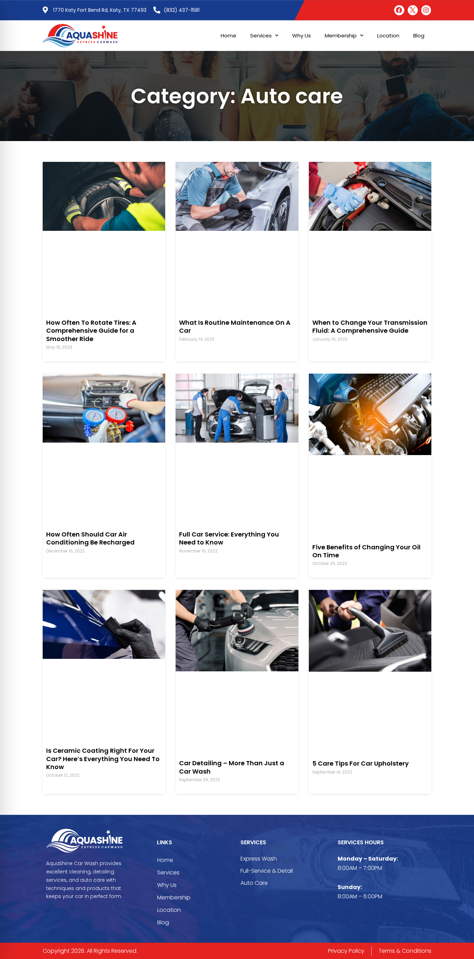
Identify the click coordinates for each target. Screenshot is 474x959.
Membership (341, 35)
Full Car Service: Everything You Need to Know (229, 538)
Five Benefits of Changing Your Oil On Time (366, 551)
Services (261, 35)
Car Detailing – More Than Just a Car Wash (231, 767)
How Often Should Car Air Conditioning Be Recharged (90, 538)
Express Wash (258, 859)
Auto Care (254, 883)
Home (228, 35)
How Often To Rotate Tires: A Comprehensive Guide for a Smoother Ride (91, 330)
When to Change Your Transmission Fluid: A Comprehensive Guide (370, 326)
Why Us (301, 35)
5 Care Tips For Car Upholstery (360, 763)
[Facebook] (399, 10)
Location (388, 35)
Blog (418, 35)
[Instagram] (426, 10)
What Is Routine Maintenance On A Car (234, 326)
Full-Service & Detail (266, 871)
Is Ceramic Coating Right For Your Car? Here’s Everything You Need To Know (103, 758)
